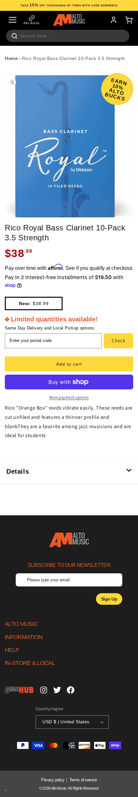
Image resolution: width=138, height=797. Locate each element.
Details (17, 471)
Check (118, 340)
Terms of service (83, 779)
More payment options (69, 397)
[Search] (14, 36)
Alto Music (59, 788)
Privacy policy (52, 779)
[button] (12, 20)
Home (11, 58)
